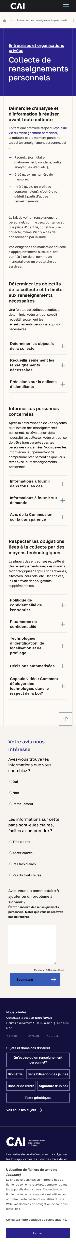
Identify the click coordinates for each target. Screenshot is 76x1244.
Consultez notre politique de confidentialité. (36, 1219)
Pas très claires (24, 864)
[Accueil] (5, 20)
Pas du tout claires (27, 875)
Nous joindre (16, 1012)
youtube (53, 1035)
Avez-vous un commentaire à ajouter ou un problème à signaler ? (33, 896)
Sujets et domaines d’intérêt (28, 1048)
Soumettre (24, 979)
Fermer (38, 1233)
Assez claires (22, 853)
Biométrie (15, 1074)
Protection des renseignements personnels (42, 20)
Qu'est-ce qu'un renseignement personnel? (38, 1059)
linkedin (33, 1035)
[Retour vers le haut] (65, 719)
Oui (15, 782)
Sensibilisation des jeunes (48, 1074)
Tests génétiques (38, 1098)
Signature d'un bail (53, 1086)
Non (16, 793)
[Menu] (66, 6)
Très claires (21, 842)
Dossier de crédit (21, 1086)
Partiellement (23, 804)
